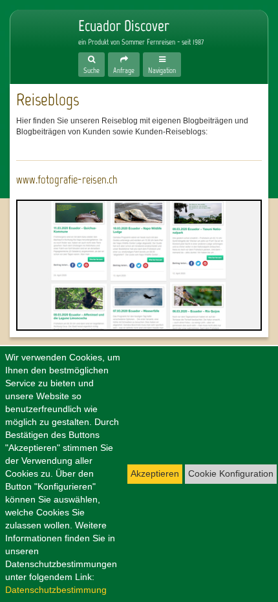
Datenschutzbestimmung (56, 590)
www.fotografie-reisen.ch (67, 179)
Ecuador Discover (36, 40)
